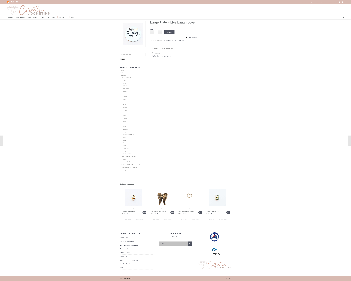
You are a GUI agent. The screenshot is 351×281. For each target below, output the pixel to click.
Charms (124, 83)
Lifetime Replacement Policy (127, 241)
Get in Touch (175, 236)
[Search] (343, 17)
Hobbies (125, 115)
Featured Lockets (126, 153)
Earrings (124, 151)
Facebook (304, 2)
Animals (125, 85)
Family (124, 105)
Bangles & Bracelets (127, 77)
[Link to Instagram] (339, 2)
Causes (125, 91)
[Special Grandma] (1, 141)
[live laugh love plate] (133, 34)
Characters (125, 96)
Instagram (311, 2)
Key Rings (123, 170)
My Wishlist (323, 2)
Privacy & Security (125, 252)
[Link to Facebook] (342, 2)
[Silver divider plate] (349, 141)
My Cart (335, 2)
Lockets (124, 159)
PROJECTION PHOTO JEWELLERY (131, 164)
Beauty (123, 70)
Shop (317, 2)
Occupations (126, 132)
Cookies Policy (124, 256)
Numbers (125, 129)
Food (124, 113)
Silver (183, 40)
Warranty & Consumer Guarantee (129, 245)
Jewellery (123, 75)
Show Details (140, 219)
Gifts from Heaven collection (129, 156)
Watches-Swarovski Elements (129, 167)
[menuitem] (304, 1)
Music (124, 126)
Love (124, 124)
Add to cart (169, 32)
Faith (124, 102)
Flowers (125, 110)
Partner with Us (124, 249)
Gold (169, 40)
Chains (124, 80)
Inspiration (125, 118)
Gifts (122, 72)
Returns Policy (124, 237)
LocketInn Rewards (125, 264)
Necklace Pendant (126, 162)
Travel (124, 145)
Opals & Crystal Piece (128, 134)
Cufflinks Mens (125, 148)
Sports (124, 140)
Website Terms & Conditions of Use (129, 260)
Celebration (126, 94)
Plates (124, 137)
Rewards (330, 2)
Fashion (125, 107)
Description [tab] (155, 48)
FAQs (121, 267)
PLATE (180, 40)
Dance (124, 99)
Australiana (126, 88)
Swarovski (125, 143)
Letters (124, 121)
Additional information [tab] (167, 48)
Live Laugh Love (174, 40)
